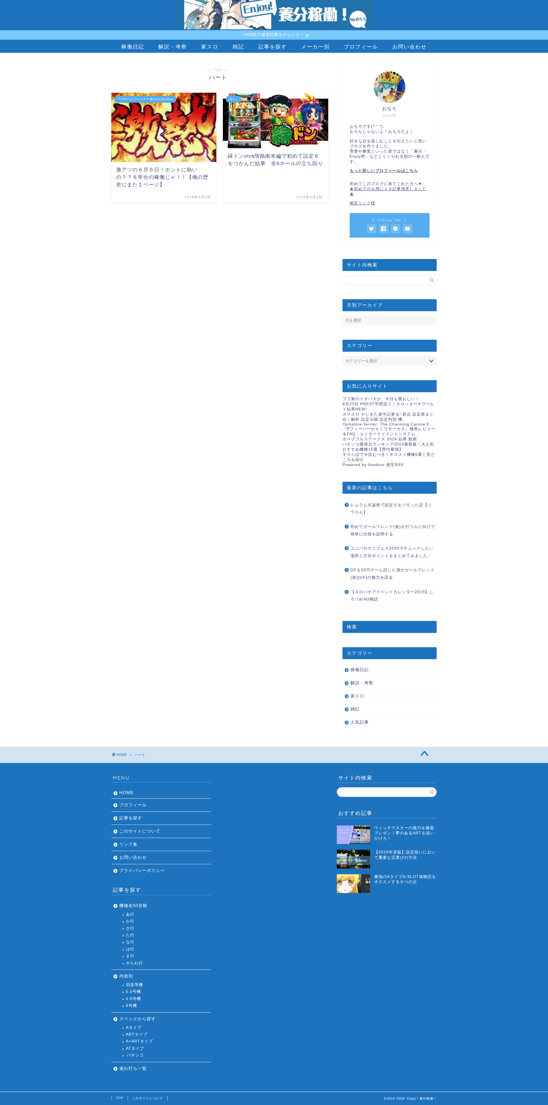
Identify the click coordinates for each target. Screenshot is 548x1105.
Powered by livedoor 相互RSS (373, 465)
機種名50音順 (133, 905)
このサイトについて (139, 831)
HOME (126, 792)
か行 (130, 921)
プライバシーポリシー (142, 870)
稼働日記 (132, 46)
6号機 (131, 1005)
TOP (119, 1098)
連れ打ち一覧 (133, 1068)
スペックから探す (137, 1018)
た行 (130, 935)
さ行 (130, 928)
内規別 (126, 976)
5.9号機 (133, 999)
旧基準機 (134, 985)
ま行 (130, 956)
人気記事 (359, 722)
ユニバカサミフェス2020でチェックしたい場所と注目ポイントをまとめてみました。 (392, 552)
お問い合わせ (409, 46)
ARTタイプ (137, 1034)
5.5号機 (133, 991)
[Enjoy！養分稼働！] (274, 28)
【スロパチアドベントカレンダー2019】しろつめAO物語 (392, 596)
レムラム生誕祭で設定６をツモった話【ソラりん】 (391, 509)
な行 (130, 942)
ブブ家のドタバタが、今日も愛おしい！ (381, 399)
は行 (130, 949)
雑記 (238, 46)
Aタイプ (134, 1027)
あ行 (130, 914)
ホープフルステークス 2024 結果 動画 (379, 439)
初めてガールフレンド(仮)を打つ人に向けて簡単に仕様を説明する (392, 530)
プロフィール (361, 46)
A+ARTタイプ (139, 1041)
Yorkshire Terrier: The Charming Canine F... (387, 424)
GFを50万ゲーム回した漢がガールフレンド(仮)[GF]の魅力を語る (392, 574)
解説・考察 (172, 46)
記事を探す (272, 46)
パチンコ (135, 1055)
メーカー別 (315, 46)
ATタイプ (135, 1048)
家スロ (209, 46)
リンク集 (128, 844)
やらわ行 (134, 963)
